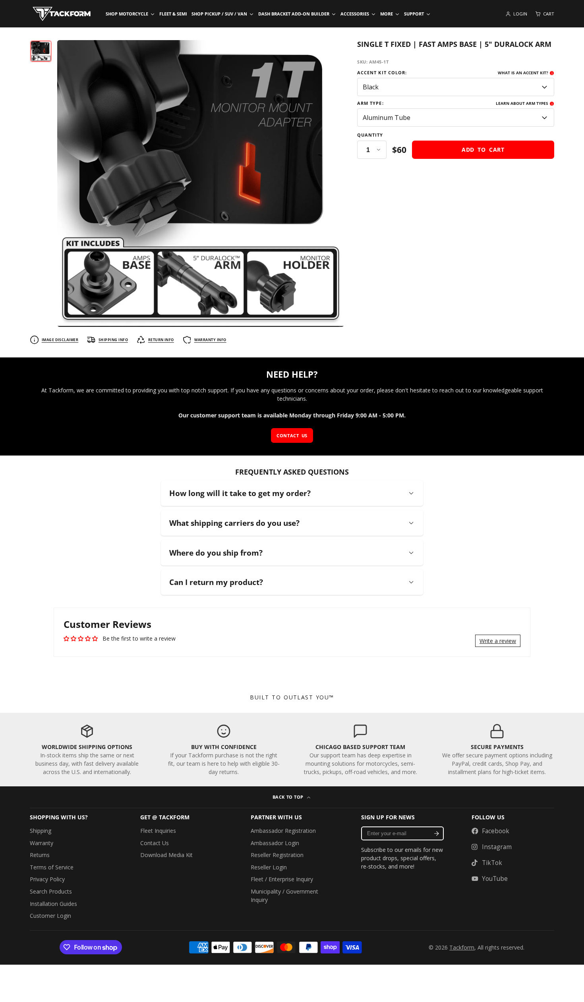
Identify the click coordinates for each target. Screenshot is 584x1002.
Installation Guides (53, 903)
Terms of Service (51, 867)
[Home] (61, 14)
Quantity (370, 135)
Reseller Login (269, 867)
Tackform (461, 947)
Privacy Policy (47, 879)
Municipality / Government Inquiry (284, 896)
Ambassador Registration (283, 830)
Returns (40, 855)
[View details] (87, 749)
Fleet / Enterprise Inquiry (282, 879)
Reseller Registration (277, 855)
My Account (516, 14)
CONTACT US (292, 435)
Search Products (51, 891)
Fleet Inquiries (158, 830)
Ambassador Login (275, 843)
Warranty (41, 843)
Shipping (40, 830)
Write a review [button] (498, 641)
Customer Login (50, 915)
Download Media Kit (166, 855)
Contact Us (154, 843)
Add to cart (483, 149)
